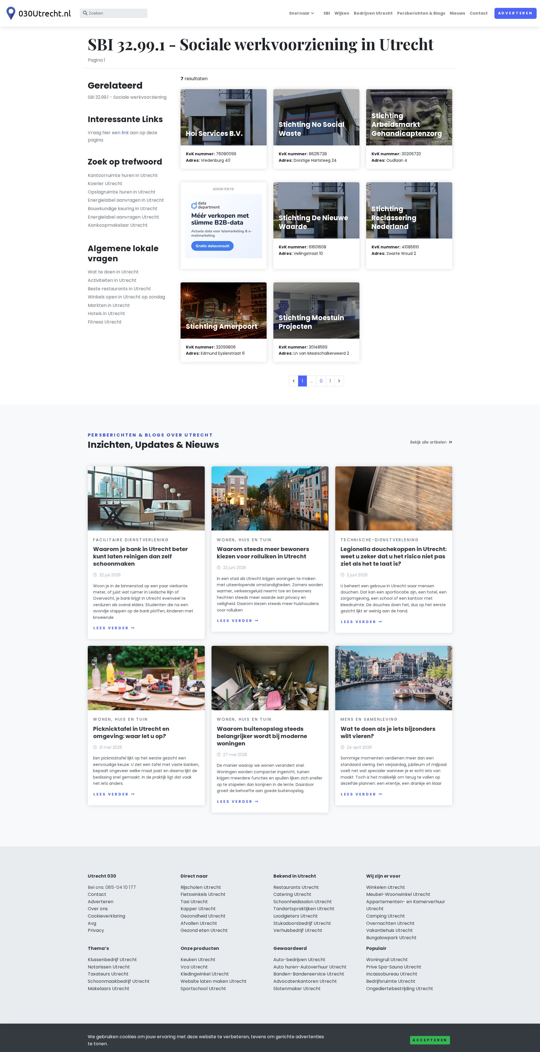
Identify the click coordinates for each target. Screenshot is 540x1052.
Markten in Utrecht (109, 305)
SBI (326, 13)
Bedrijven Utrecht (373, 13)
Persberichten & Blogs (421, 13)
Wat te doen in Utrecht (113, 272)
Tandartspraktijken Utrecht (303, 908)
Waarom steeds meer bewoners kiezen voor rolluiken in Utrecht (263, 552)
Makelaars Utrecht (108, 988)
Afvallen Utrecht (199, 923)
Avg (92, 923)
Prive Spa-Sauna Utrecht (393, 967)
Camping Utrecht (385, 916)
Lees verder (111, 628)
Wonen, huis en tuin (244, 540)
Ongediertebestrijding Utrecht (399, 988)
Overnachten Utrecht (390, 923)
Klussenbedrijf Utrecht (112, 959)
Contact (479, 13)
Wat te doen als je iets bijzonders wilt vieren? (388, 732)
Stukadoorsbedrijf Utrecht (302, 923)
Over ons (98, 908)
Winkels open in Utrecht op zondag (126, 297)
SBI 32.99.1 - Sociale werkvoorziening (127, 97)
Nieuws (457, 13)
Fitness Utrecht (105, 322)
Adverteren (515, 13)
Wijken (341, 13)
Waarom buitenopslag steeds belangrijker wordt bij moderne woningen (262, 736)
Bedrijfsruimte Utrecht (390, 981)
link (125, 132)
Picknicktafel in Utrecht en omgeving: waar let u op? (131, 732)
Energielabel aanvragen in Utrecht (126, 200)
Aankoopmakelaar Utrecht (118, 225)
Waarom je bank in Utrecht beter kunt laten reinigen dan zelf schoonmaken (140, 556)
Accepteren (430, 1040)
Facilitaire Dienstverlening (131, 540)
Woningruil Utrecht (387, 959)
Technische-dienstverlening (380, 540)
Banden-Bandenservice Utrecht (308, 974)
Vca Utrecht (194, 967)
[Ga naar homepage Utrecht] (37, 13)
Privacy (96, 930)
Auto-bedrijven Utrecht (299, 959)
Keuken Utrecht (198, 959)
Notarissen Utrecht (109, 967)
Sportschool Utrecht (203, 988)
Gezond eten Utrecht (204, 930)
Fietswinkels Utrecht (203, 894)
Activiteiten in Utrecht (112, 280)
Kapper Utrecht (198, 908)
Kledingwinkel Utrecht (205, 974)
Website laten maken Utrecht (214, 981)
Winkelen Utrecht (385, 887)
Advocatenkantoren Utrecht (305, 981)
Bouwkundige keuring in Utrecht (123, 208)
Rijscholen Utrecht (201, 887)
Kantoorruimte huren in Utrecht (123, 175)
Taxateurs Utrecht (108, 974)
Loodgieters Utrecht (295, 916)
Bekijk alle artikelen (428, 442)
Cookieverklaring (106, 916)
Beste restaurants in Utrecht (119, 289)
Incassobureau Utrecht (391, 974)
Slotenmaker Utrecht (297, 988)
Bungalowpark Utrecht (391, 937)
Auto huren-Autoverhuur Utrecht (309, 967)
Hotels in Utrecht (106, 313)
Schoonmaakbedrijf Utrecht (119, 981)
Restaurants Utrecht (296, 887)
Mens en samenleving (369, 719)
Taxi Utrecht (194, 901)
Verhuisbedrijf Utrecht (297, 930)
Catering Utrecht (292, 894)
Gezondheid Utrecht (203, 916)
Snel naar (299, 13)
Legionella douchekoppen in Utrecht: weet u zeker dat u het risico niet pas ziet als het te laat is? (394, 556)
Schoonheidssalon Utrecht (302, 901)
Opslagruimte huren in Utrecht (122, 192)
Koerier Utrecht (105, 183)
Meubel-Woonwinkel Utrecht (398, 894)
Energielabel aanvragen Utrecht (123, 217)
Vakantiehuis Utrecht (389, 930)
